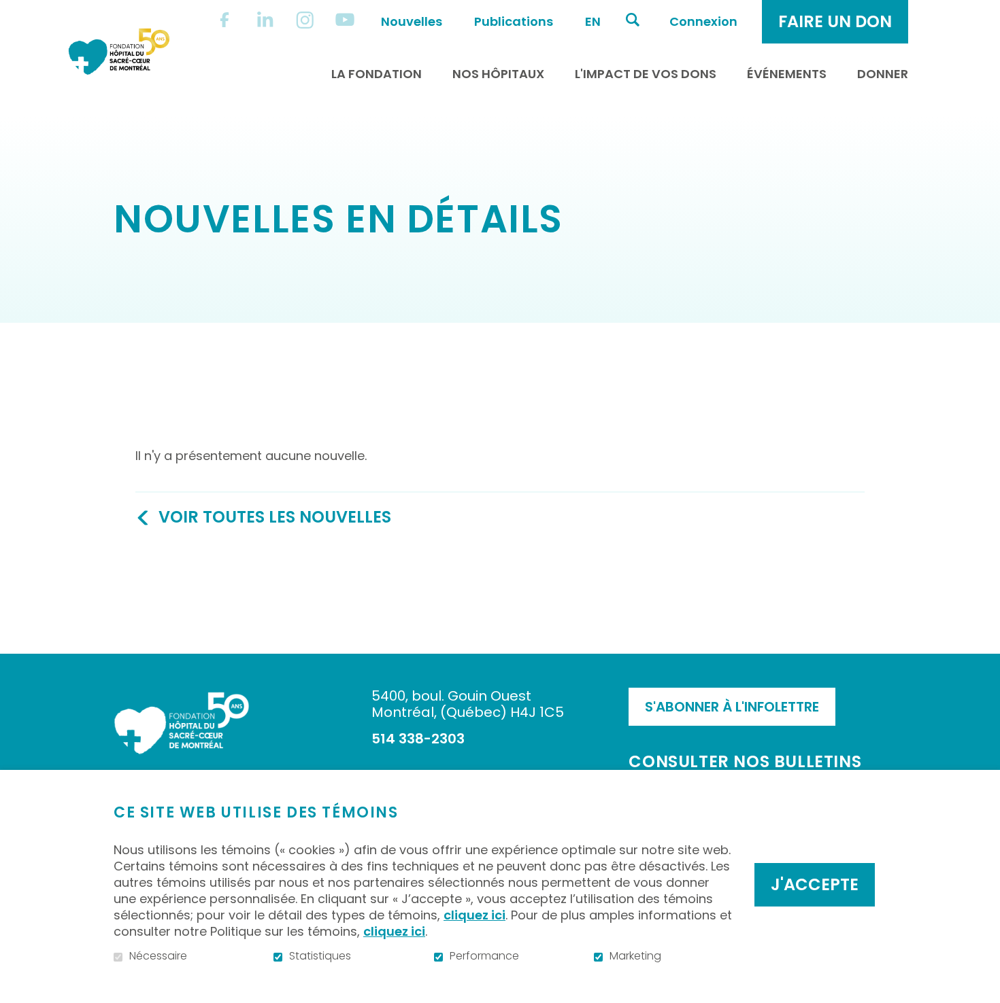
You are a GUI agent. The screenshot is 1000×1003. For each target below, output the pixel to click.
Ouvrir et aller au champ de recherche (632, 20)
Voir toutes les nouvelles (275, 517)
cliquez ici (474, 915)
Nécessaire (158, 956)
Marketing (635, 956)
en (593, 21)
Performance (484, 956)
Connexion (703, 21)
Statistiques (320, 956)
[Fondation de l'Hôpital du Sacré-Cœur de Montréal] (119, 51)
